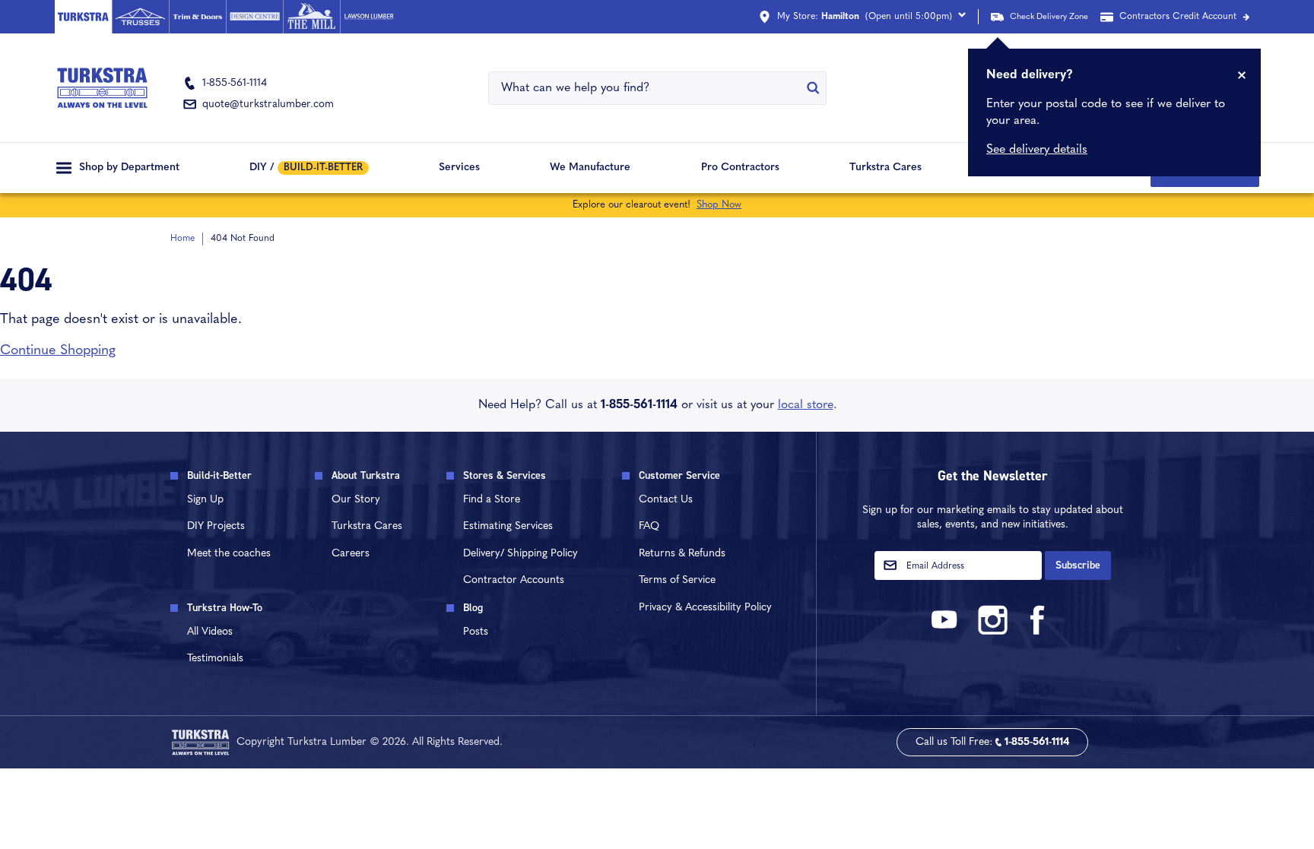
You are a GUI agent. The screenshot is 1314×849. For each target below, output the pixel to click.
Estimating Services (508, 526)
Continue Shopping (58, 351)
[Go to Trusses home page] (140, 16)
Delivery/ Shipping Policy (520, 553)
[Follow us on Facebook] (1038, 632)
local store (805, 405)
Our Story (356, 499)
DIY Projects (216, 526)
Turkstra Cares (885, 167)
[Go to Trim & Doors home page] (197, 16)
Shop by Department (129, 167)
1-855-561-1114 (639, 405)
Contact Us (666, 499)
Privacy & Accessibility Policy (705, 607)
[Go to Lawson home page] (368, 16)
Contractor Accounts (513, 580)
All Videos (210, 632)
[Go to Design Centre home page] (254, 16)
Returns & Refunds (682, 553)
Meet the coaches (229, 553)
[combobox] (648, 88)
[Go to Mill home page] (311, 16)
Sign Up (205, 499)
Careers (351, 553)
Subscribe (1077, 565)
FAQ (649, 526)
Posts (475, 632)
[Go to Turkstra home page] (83, 16)
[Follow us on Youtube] (947, 632)
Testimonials (215, 658)
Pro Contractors (740, 167)
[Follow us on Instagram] (992, 632)
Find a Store (491, 499)
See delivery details (1036, 150)
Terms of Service (677, 580)
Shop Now (719, 205)
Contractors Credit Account (1177, 16)
